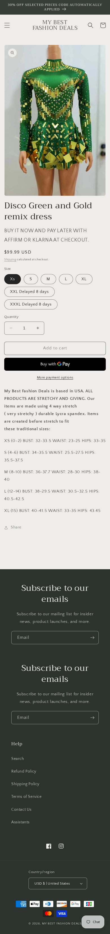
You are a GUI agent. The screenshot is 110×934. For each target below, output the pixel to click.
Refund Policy (23, 771)
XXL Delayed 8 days (29, 292)
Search (17, 759)
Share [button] (16, 527)
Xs (12, 279)
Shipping (10, 259)
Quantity (11, 317)
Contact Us (21, 809)
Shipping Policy (25, 784)
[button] (7, 25)
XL (84, 279)
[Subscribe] (92, 637)
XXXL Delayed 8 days (31, 304)
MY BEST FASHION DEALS (62, 923)
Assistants (20, 822)
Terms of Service (26, 796)
